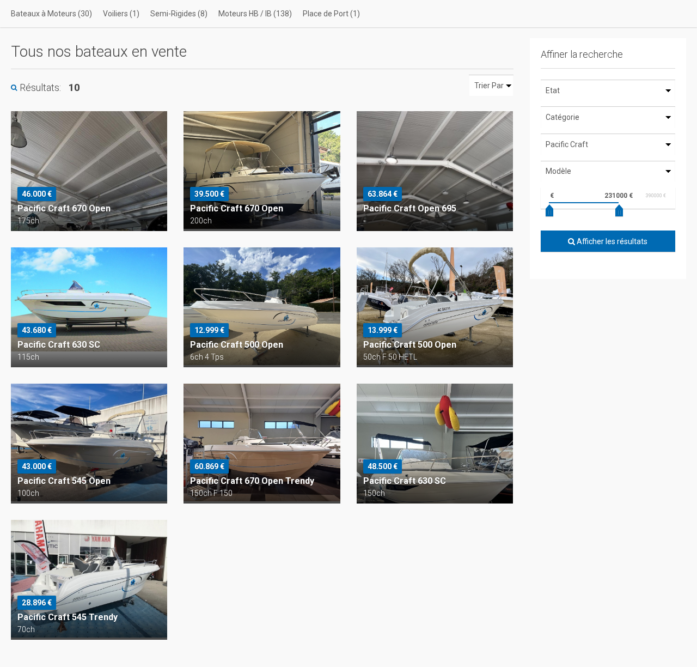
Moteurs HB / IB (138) (255, 13)
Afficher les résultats (611, 241)
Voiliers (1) (121, 13)
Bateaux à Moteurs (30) (51, 13)
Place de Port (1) (331, 13)
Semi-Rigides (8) (178, 13)
